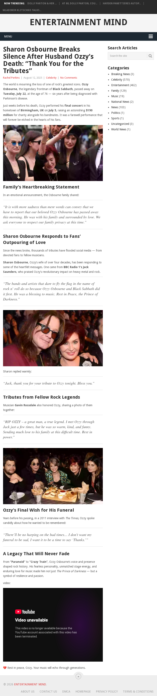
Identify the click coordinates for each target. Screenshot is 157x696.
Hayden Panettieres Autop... (122, 3)
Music (114, 96)
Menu (8, 36)
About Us (28, 691)
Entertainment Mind (78, 22)
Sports (115, 118)
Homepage (83, 691)
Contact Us (48, 691)
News (114, 107)
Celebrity (51, 77)
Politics (115, 112)
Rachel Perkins (11, 77)
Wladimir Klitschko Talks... (22, 10)
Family (115, 90)
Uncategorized (120, 123)
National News (120, 101)
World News (118, 129)
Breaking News (120, 74)
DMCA (66, 691)
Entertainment (120, 85)
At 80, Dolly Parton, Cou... (79, 3)
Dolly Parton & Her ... (42, 3)
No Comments (68, 77)
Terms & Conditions (138, 691)
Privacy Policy (107, 691)
